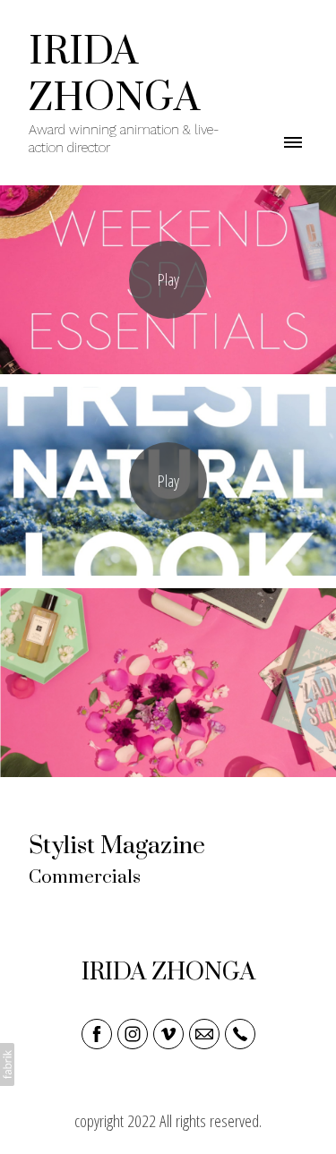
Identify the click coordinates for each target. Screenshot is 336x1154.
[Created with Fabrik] (7, 1064)
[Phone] (240, 1034)
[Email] (204, 1034)
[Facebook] (97, 1034)
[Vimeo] (168, 1034)
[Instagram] (132, 1034)
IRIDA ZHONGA (168, 972)
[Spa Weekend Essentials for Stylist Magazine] (168, 279)
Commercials (85, 877)
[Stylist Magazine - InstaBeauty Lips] (168, 481)
